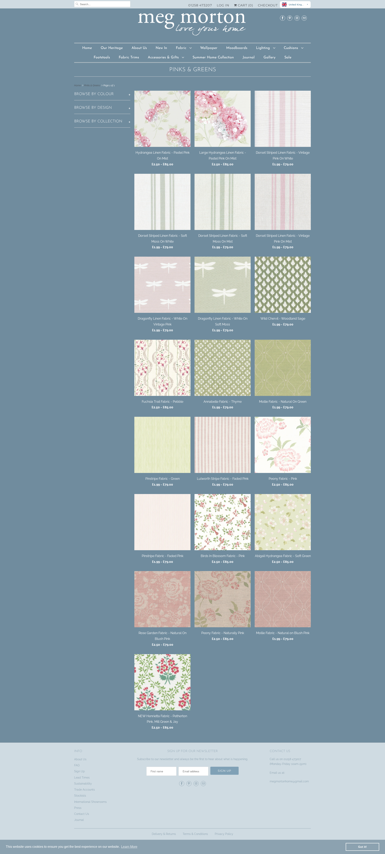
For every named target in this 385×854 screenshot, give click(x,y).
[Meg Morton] (192, 25)
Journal (249, 57)
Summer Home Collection (213, 57)
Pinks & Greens (192, 70)
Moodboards (236, 48)
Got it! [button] (362, 846)
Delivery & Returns (164, 834)
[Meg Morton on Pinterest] (289, 17)
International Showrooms (90, 801)
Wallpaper (208, 48)
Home (87, 48)
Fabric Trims (129, 57)
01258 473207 (198, 5)
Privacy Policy (224, 834)
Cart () (242, 5)
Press (77, 807)
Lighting (263, 48)
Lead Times (82, 777)
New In (161, 48)
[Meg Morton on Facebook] (282, 17)
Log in (220, 5)
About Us (139, 48)
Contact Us (81, 813)
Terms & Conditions (195, 834)
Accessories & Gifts (164, 57)
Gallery (269, 57)
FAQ (76, 765)
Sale (287, 57)
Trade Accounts (84, 789)
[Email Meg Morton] (304, 17)
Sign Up (79, 771)
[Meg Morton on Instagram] (297, 17)
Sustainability (83, 783)
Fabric (181, 48)
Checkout (265, 5)
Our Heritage (112, 48)
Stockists (80, 795)
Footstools (102, 57)
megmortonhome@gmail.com (290, 781)
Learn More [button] (129, 846)
